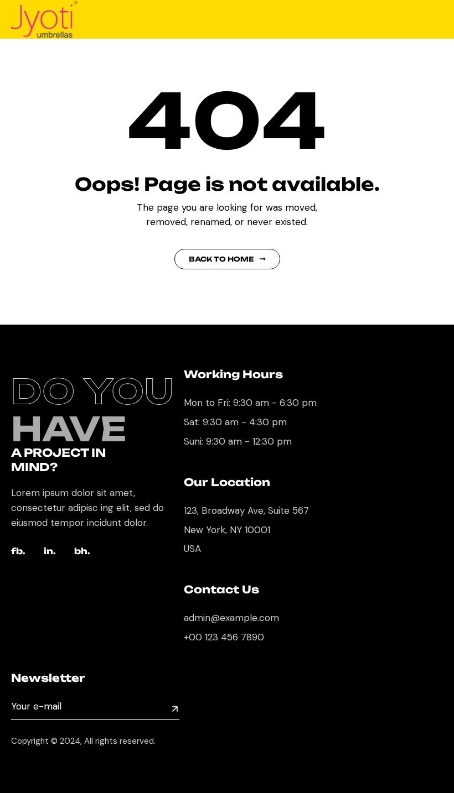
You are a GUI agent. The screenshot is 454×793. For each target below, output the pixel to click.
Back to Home (221, 259)
